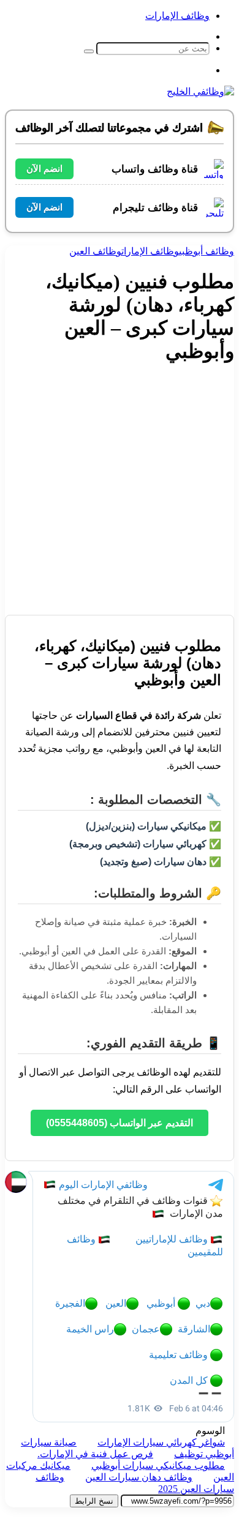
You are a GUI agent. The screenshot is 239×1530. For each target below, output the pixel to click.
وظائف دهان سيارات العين (138, 1477)
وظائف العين (95, 251)
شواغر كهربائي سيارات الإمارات (161, 1442)
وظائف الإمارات (177, 15)
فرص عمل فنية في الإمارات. (95, 1454)
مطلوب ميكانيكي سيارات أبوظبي (158, 1465)
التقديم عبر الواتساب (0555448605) (119, 1123)
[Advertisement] (119, 495)
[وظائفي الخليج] (200, 91)
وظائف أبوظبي (206, 251)
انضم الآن (44, 168)
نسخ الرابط (94, 1501)
